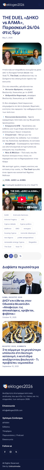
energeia (27, 229)
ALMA (6, 215)
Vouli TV (19, 247)
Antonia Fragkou (10, 219)
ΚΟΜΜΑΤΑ (21, 346)
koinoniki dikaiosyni (28, 233)
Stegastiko (33, 242)
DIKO (17, 229)
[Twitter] (6, 256)
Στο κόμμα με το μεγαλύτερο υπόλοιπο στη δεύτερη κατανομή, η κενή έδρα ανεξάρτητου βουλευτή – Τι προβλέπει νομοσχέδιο (21, 356)
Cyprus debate (10, 224)
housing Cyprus (10, 233)
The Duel (7, 247)
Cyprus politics (25, 224)
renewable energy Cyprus (14, 242)
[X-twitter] (16, 451)
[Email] (16, 256)
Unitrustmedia (14, 466)
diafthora (7, 229)
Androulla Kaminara (20, 215)
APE (22, 219)
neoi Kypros (8, 238)
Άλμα (5, 297)
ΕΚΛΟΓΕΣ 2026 (15, 297)
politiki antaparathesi (25, 238)
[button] (40, 4)
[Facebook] (11, 256)
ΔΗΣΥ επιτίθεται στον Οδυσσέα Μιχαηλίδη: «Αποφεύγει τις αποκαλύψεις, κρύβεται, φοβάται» (18, 307)
